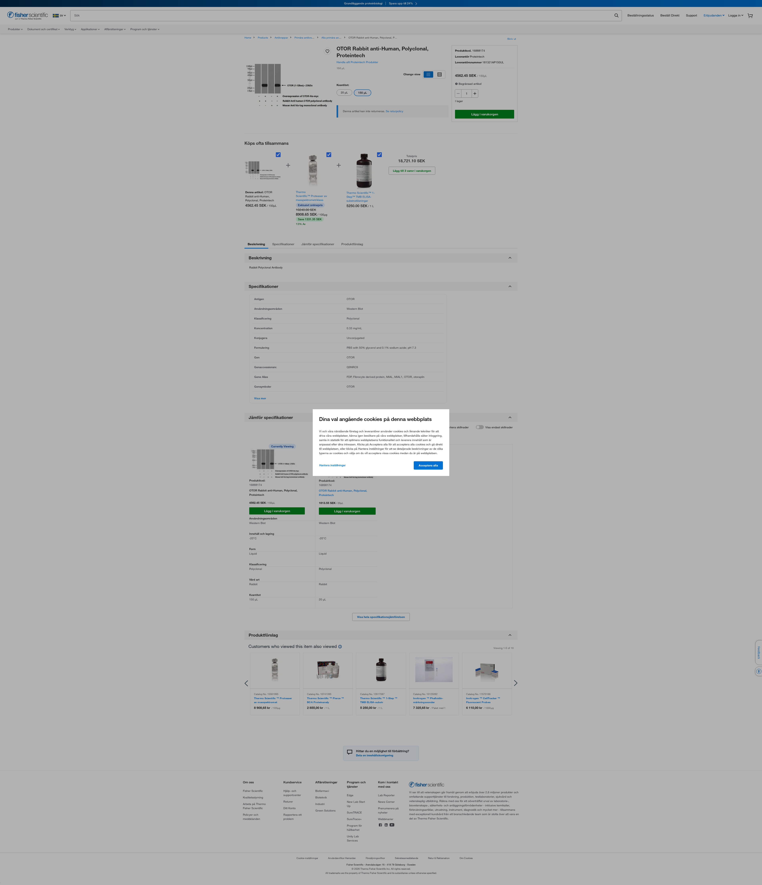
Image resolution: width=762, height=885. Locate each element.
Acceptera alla (428, 465)
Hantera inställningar (332, 465)
